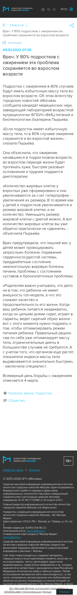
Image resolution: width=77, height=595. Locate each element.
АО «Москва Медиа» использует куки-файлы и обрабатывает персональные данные (36, 590)
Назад (6, 25)
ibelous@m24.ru (12, 537)
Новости (17, 25)
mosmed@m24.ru (35, 531)
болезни (15, 393)
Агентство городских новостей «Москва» (18, 9)
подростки (43, 393)
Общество (16, 400)
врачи (29, 393)
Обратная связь (13, 470)
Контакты (34, 470)
